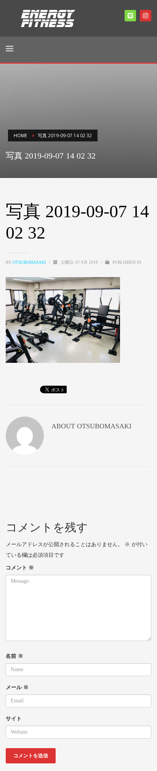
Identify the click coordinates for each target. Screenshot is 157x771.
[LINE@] (130, 15)
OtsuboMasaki (30, 262)
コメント (20, 567)
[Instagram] (145, 15)
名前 (14, 655)
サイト (14, 718)
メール (17, 687)
